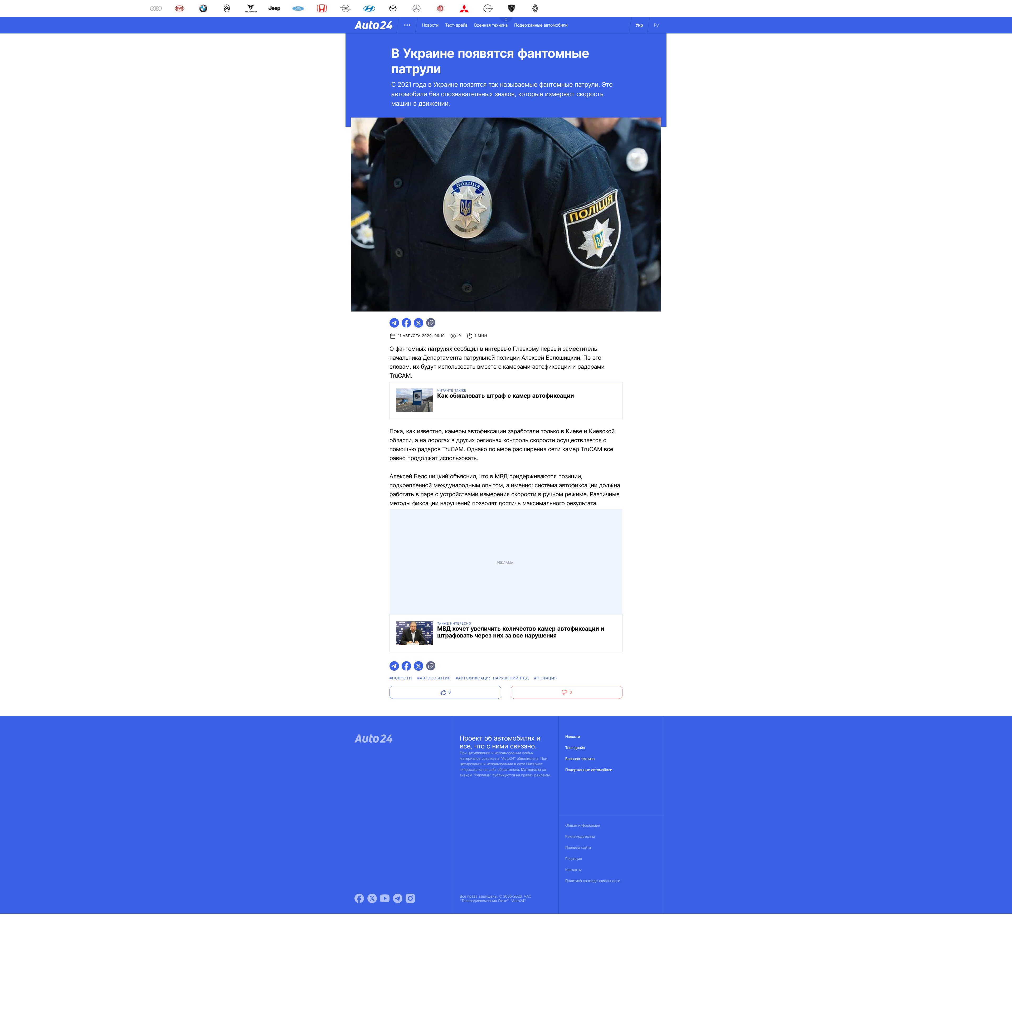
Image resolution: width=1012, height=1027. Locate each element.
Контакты (573, 870)
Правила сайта (578, 847)
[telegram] (394, 323)
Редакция (573, 858)
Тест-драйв (456, 25)
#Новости (401, 678)
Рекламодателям (580, 836)
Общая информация (582, 825)
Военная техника (491, 25)
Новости (430, 25)
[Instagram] (410, 898)
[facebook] (406, 323)
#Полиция (545, 678)
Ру (656, 25)
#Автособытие (433, 678)
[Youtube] (385, 898)
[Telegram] (397, 898)
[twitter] (418, 323)
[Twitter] (372, 898)
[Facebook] (359, 898)
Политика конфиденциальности (592, 881)
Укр (639, 25)
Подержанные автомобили (541, 25)
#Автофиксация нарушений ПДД (492, 678)
